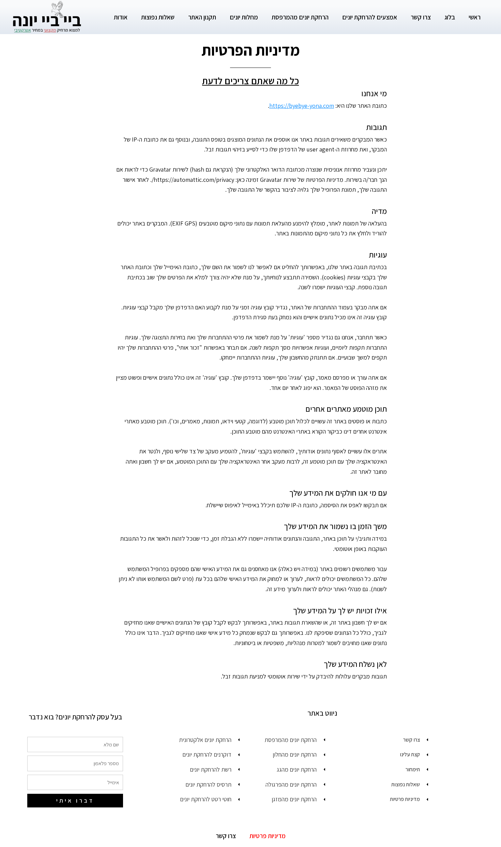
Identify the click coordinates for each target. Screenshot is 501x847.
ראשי (475, 17)
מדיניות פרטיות (267, 836)
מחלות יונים (244, 17)
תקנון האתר (202, 17)
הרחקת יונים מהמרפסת (300, 17)
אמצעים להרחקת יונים (369, 17)
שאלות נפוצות (157, 17)
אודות (120, 17)
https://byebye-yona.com (301, 105)
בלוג (449, 17)
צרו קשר (421, 17)
